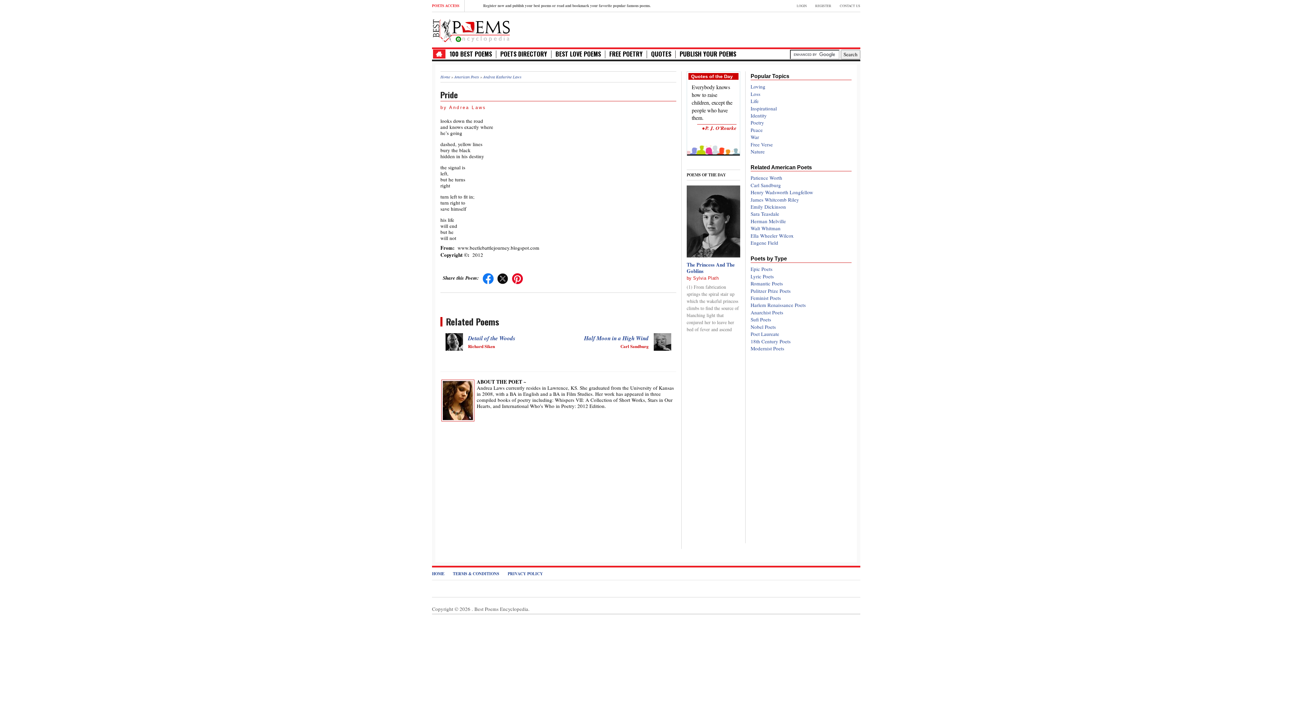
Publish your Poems (708, 54)
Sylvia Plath (706, 278)
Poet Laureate (765, 334)
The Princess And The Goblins (711, 268)
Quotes (661, 54)
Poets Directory (523, 54)
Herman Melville (768, 221)
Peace (757, 130)
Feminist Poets (766, 298)
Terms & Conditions (476, 574)
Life (755, 101)
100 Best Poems (471, 54)
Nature (758, 151)
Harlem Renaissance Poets (778, 305)
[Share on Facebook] (488, 277)
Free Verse (762, 144)
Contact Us (850, 5)
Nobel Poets (763, 326)
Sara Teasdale (765, 213)
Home (438, 574)
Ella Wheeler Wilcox (772, 235)
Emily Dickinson (768, 206)
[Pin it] (517, 277)
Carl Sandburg (766, 185)
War (755, 137)
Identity (759, 115)
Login (802, 5)
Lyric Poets (762, 276)
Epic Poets (762, 269)
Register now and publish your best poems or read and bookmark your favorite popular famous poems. (567, 5)
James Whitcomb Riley (775, 199)
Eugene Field (764, 242)
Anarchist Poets (767, 312)
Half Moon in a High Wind (616, 338)
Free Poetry (626, 54)
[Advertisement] (781, 29)
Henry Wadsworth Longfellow (782, 192)
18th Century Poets (771, 341)
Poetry (757, 122)
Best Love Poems (578, 54)
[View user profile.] (458, 399)
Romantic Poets (767, 283)
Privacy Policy (525, 574)
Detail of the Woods (491, 338)
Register (823, 5)
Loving (758, 86)
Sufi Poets (761, 319)
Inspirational (764, 108)
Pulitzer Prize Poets (771, 290)
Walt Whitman (766, 228)
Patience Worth (766, 177)
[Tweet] (502, 277)
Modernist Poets (767, 348)
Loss (755, 94)
